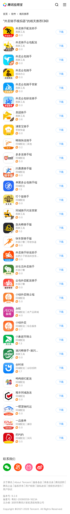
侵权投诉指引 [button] (55, 485)
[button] (13, 5)
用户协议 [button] (7, 489)
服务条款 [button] (37, 482)
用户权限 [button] (30, 485)
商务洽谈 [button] (48, 482)
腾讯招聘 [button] (60, 482)
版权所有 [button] (19, 485)
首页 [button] (5, 13)
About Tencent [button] (22, 482)
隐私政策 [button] (41, 485)
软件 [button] (13, 13)
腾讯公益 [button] (7, 485)
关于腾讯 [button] (7, 482)
